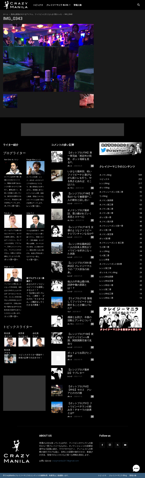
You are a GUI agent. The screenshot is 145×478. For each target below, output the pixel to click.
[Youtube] (125, 445)
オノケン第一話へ (12, 205)
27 (92, 416)
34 (92, 312)
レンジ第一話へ (33, 206)
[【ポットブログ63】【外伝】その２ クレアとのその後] (58, 390)
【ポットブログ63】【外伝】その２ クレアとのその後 (80, 389)
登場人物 (78, 5)
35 (92, 292)
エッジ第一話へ (11, 316)
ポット (70, 166)
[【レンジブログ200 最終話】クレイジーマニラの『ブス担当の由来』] (58, 266)
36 (92, 276)
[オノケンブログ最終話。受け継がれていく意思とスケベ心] (58, 214)
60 (92, 166)
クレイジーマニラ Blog (57, 5)
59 (92, 188)
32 (92, 347)
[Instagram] (110, 445)
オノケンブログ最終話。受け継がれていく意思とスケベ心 (80, 213)
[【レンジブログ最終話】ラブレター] (58, 373)
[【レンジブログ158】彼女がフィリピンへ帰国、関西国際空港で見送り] (58, 338)
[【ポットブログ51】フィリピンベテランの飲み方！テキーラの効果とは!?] (58, 407)
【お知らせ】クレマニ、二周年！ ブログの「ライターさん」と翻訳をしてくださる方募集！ (35, 299)
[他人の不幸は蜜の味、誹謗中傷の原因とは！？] (58, 285)
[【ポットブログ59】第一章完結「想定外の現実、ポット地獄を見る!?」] (58, 156)
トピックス (38, 5)
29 (92, 376)
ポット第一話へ (11, 259)
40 (92, 257)
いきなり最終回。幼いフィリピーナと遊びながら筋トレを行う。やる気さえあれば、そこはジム (80, 178)
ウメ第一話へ (32, 259)
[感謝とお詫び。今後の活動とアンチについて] (58, 321)
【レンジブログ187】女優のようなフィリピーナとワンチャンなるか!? (80, 230)
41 (92, 220)
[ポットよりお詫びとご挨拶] (58, 358)
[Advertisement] (72, 129)
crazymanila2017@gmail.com (65, 460)
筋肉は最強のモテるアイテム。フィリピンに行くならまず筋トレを (36, 14)
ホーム (5, 14)
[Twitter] (117, 445)
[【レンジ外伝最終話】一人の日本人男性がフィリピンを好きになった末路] (58, 248)
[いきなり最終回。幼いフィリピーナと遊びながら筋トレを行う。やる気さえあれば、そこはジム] (58, 175)
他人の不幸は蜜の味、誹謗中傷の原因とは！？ (80, 284)
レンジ (70, 203)
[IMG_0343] (48, 91)
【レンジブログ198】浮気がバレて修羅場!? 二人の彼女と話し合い (80, 196)
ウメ (69, 311)
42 (92, 203)
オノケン (71, 188)
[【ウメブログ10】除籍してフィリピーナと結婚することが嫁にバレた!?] (58, 302)
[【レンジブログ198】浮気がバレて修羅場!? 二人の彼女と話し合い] (58, 197)
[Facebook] (102, 445)
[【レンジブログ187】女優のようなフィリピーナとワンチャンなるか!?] (58, 231)
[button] (138, 5)
